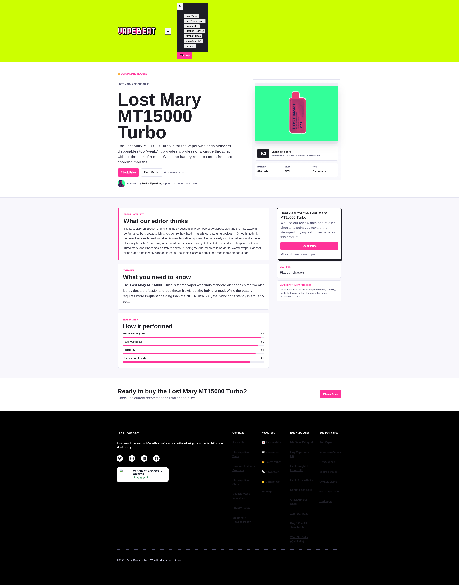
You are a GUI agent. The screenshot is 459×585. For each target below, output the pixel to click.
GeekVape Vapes (329, 491)
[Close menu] (180, 6)
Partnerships (274, 442)
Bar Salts (302, 513)
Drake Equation (151, 183)
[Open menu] (168, 31)
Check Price (128, 172)
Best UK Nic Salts (301, 480)
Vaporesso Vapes (330, 452)
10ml (293, 513)
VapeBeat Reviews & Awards (147, 472)
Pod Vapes (326, 442)
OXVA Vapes (327, 461)
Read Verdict (151, 172)
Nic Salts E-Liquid (301, 442)
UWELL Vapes (328, 481)
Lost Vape (325, 501)
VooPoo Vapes (328, 471)
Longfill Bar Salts (301, 489)
